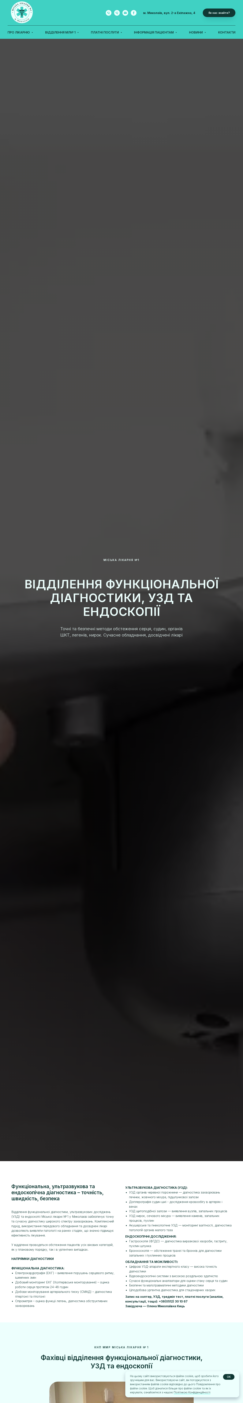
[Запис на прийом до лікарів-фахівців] (108, 13)
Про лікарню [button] (19, 32)
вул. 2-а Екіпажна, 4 (179, 13)
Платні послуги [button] (105, 32)
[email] (125, 13)
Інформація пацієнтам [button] (154, 32)
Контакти (226, 32)
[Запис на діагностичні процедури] (117, 13)
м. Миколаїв (152, 13)
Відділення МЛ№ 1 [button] (60, 32)
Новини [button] (196, 32)
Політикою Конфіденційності (192, 1392)
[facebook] (133, 13)
